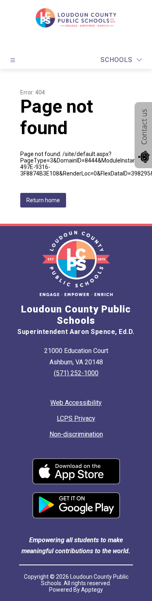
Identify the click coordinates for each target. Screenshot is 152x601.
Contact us (144, 127)
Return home (43, 200)
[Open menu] (12, 60)
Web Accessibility (76, 402)
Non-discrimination (76, 434)
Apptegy (92, 589)
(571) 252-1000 (76, 373)
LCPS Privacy (76, 418)
